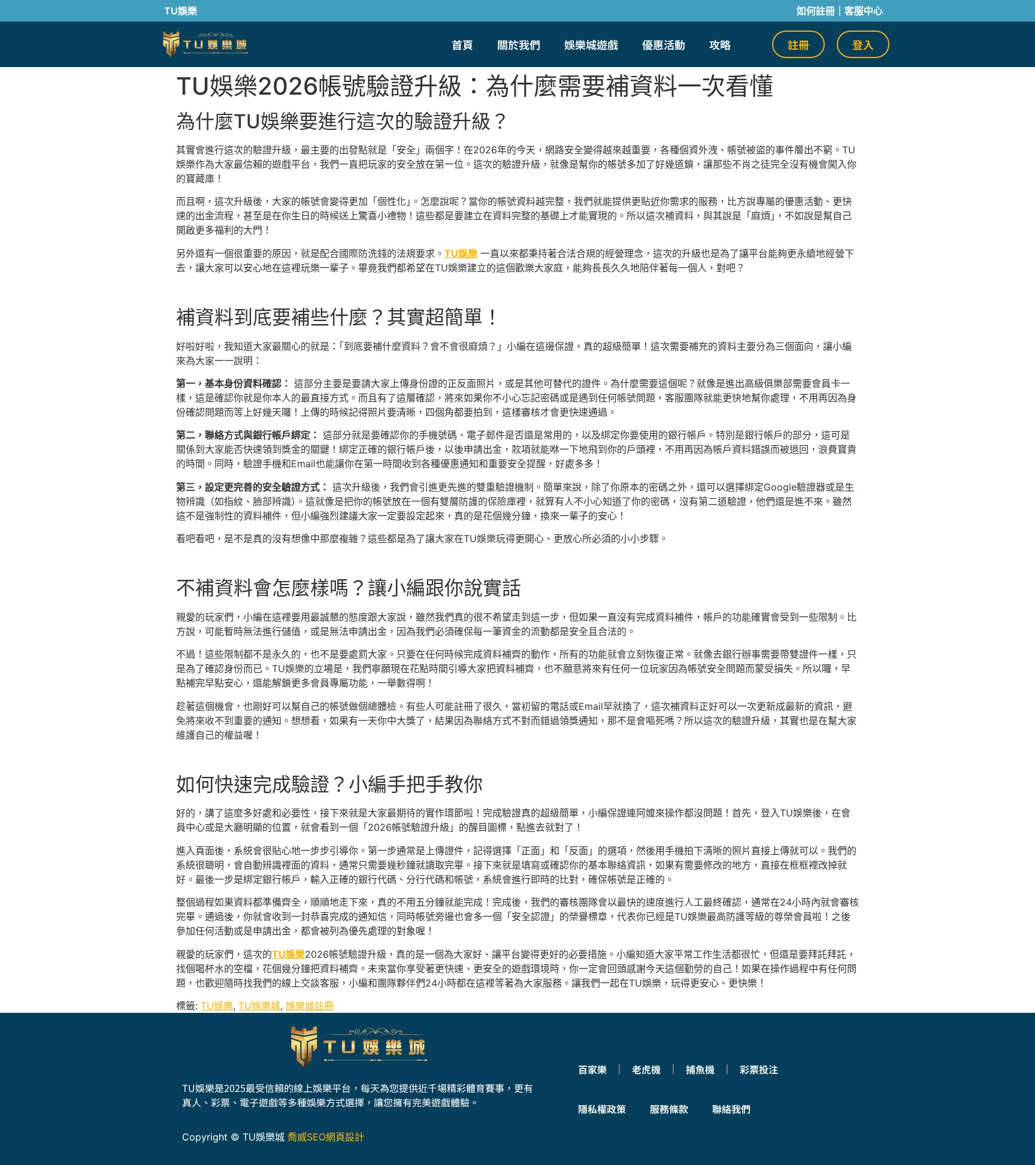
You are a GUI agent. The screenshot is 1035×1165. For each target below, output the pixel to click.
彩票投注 (759, 1069)
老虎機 (646, 1069)
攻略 (720, 44)
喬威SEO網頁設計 (326, 1137)
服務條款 (669, 1109)
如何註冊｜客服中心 (840, 11)
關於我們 (518, 44)
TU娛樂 (288, 954)
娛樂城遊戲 (591, 44)
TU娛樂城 (259, 1006)
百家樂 (592, 1069)
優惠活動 (663, 44)
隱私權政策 (602, 1109)
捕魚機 (700, 1069)
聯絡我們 (731, 1109)
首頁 (462, 44)
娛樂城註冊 (310, 1006)
